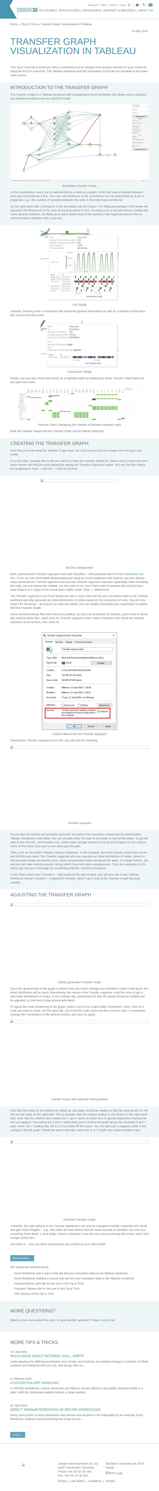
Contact (110, 1481)
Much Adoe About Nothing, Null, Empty (47, 1356)
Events (113, 5)
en (150, 5)
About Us (145, 10)
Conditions (95, 1481)
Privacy (62, 1481)
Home (14, 24)
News (104, 5)
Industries (91, 10)
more (16, 1434)
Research (93, 5)
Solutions (47, 10)
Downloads (21, 1258)
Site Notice (77, 1481)
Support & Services (119, 10)
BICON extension (34, 71)
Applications (69, 10)
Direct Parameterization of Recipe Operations (55, 1410)
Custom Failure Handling (34, 1383)
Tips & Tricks (29, 24)
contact (105, 1320)
